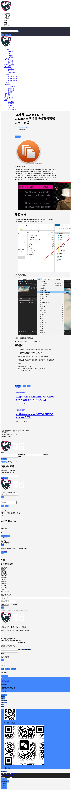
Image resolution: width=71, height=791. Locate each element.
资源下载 (7, 14)
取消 (2, 478)
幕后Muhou (15, 773)
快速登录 (3, 458)
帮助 (5, 24)
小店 (5, 20)
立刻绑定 (4, 552)
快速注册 (7, 34)
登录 (2, 34)
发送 (6, 478)
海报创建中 (4, 676)
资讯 (5, 22)
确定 (2, 553)
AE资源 (6, 49)
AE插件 (20, 127)
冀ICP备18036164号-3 (9, 775)
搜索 (2, 496)
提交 (2, 607)
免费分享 (7, 16)
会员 (6, 26)
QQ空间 (13, 669)
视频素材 (7, 74)
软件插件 (7, 84)
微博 (2, 669)
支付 (2, 545)
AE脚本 (26, 127)
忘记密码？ (4, 462)
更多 (5, 100)
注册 (15, 462)
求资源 (6, 18)
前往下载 (17, 136)
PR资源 (6, 59)
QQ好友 (7, 669)
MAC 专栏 (7, 67)
